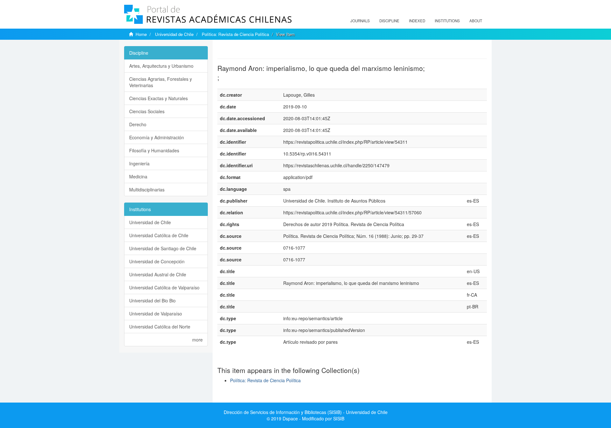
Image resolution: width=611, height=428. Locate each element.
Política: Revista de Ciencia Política (235, 34)
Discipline (389, 20)
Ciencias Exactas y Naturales (158, 98)
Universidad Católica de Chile (158, 235)
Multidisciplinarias (147, 189)
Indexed (417, 20)
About (475, 20)
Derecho (137, 124)
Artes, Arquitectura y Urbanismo (161, 66)
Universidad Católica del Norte (159, 326)
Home (141, 34)
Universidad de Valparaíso (155, 313)
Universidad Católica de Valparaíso (164, 287)
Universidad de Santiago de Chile (162, 248)
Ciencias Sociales (147, 111)
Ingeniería (139, 163)
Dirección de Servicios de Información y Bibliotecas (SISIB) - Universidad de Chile (306, 412)
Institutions (447, 20)
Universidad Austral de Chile (157, 274)
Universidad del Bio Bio (152, 300)
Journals (360, 20)
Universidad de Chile (174, 34)
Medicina (138, 176)
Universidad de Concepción (157, 261)
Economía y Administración (156, 137)
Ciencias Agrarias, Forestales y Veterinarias (160, 82)
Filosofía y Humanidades (154, 150)
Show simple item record (242, 49)
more (197, 339)
